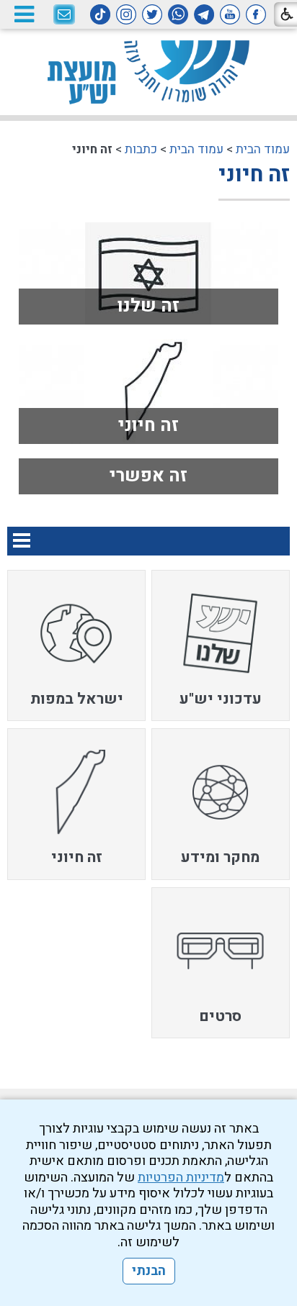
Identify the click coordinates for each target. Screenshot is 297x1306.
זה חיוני (254, 175)
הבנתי (149, 1271)
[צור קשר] (64, 15)
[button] (23, 14)
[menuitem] (220, 645)
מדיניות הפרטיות (181, 1177)
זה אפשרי (148, 476)
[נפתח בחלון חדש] (256, 14)
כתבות (141, 149)
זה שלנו (148, 306)
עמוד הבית (263, 149)
